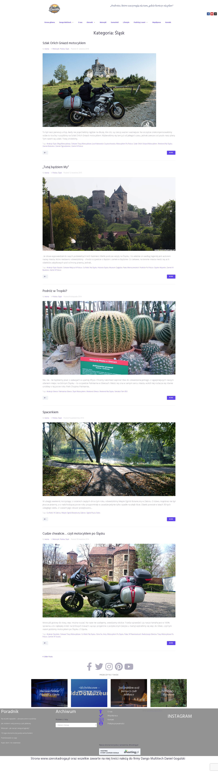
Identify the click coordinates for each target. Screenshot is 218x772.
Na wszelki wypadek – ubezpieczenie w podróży (18, 719)
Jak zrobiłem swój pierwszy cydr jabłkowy (16, 723)
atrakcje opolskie (53, 634)
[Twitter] (99, 667)
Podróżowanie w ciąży (9, 738)
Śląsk (67, 49)
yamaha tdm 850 (121, 391)
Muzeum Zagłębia (115, 267)
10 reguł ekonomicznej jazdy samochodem (17, 733)
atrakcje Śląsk (52, 144)
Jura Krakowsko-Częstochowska (103, 144)
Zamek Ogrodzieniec (63, 146)
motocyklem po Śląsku (115, 634)
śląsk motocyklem (79, 391)
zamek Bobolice (49, 146)
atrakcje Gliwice (52, 391)
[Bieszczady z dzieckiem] (168, 693)
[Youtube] (211, 13)
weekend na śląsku (165, 144)
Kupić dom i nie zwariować (11, 743)
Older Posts (48, 656)
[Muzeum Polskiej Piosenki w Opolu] (49, 693)
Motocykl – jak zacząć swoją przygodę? (15, 728)
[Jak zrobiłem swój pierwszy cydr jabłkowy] (129, 693)
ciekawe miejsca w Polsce (72, 267)
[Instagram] (215, 13)
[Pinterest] (119, 667)
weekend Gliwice (92, 391)
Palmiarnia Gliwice (65, 391)
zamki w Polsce (77, 146)
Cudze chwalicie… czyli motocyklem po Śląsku (74, 533)
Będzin (59, 267)
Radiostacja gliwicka (149, 634)
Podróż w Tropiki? (55, 291)
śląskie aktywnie (160, 267)
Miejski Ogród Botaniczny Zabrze (74, 513)
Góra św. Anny (101, 634)
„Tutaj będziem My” (56, 167)
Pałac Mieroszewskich (131, 267)
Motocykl (56, 49)
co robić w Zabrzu (54, 513)
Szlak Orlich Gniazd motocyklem (64, 43)
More (171, 153)
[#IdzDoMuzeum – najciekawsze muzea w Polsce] (89, 693)
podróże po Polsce (146, 267)
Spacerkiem (50, 412)
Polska (62, 49)
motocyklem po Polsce (124, 144)
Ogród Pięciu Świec (93, 513)
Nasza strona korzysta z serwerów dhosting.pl (118, 745)
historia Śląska (103, 267)
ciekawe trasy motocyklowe (81, 144)
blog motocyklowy (63, 144)
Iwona (47, 49)
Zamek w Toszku (54, 637)
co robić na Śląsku (90, 267)
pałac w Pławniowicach (132, 634)
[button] (66, 22)
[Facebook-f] (208, 13)
